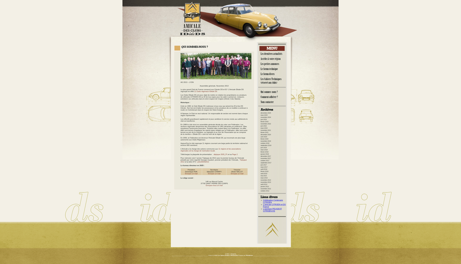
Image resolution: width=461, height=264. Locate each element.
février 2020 (264, 139)
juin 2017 (264, 165)
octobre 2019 (265, 143)
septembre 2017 (266, 163)
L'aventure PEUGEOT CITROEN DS (272, 210)
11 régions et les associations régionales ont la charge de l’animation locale (211, 150)
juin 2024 (264, 119)
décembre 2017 (266, 156)
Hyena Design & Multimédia (229, 255)
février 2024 (264, 122)
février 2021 (264, 132)
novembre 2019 (266, 141)
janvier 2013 (265, 186)
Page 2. (235, 154)
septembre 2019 (266, 145)
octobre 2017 (265, 160)
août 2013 (264, 184)
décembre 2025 (266, 113)
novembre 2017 (266, 158)
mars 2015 (264, 178)
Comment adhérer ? (269, 97)
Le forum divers (268, 74)
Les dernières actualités (271, 54)
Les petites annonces (270, 64)
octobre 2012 (265, 191)
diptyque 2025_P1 (220, 154)
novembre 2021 (266, 130)
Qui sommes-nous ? (269, 92)
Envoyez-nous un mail (214, 185)
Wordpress (249, 255)
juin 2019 (264, 147)
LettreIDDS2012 (203, 162)
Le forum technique (269, 69)
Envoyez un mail (191, 174)
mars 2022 (264, 128)
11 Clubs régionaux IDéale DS (205, 91)
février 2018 (264, 152)
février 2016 (264, 171)
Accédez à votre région (271, 59)
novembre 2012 (266, 189)
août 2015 (264, 173)
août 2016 (264, 169)
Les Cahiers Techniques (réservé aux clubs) (271, 80)
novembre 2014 (266, 180)
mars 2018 (264, 150)
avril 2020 (264, 137)
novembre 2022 (266, 124)
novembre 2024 (266, 117)
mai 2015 (264, 176)
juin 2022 (264, 126)
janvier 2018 (265, 154)
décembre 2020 (266, 134)
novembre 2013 (266, 182)
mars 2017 (264, 167)
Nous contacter (267, 102)
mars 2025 (264, 115)
